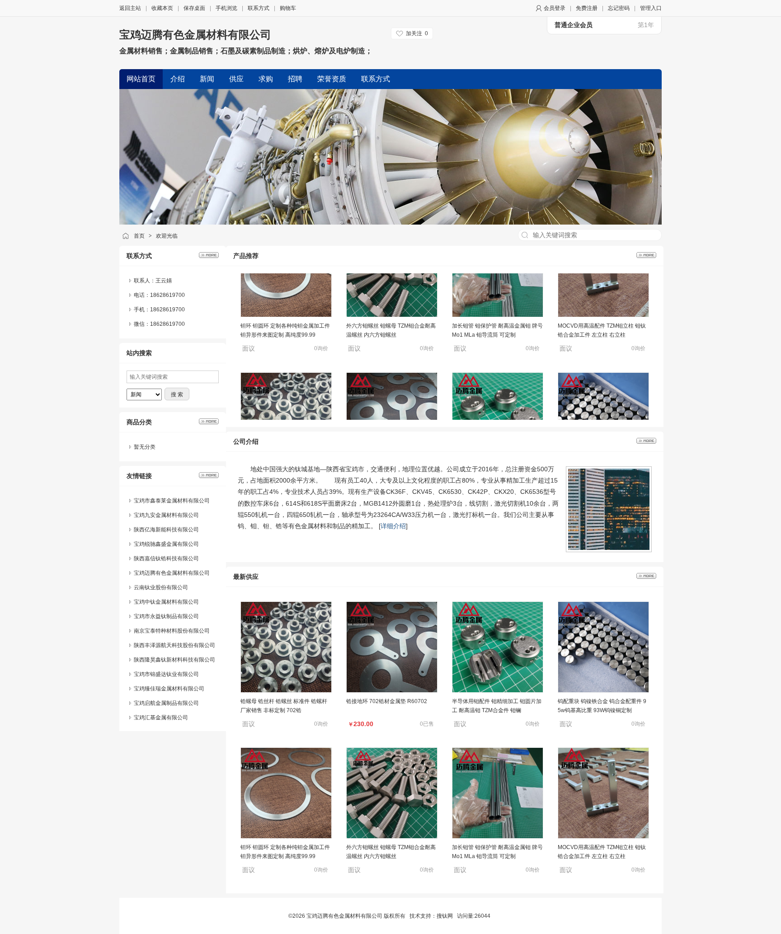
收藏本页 (162, 8)
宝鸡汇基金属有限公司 (161, 703)
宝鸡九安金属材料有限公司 (166, 501)
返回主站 (130, 8)
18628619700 (167, 324)
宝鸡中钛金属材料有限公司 (166, 587)
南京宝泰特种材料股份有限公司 (172, 616)
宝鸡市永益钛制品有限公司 (166, 602)
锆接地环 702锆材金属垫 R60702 (386, 414)
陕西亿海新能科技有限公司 (166, 515)
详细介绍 (393, 526)
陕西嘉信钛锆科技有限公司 (166, 544)
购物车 (288, 8)
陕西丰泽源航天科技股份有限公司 (174, 631)
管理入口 (651, 8)
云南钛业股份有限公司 (161, 573)
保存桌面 (194, 8)
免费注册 (587, 8)
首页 (139, 236)
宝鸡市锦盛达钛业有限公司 (166, 660)
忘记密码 (619, 8)
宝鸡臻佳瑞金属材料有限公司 (169, 674)
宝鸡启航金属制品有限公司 (166, 688)
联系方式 (258, 8)
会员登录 (554, 8)
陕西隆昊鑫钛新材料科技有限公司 (174, 645)
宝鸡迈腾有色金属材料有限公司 (195, 34)
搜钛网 (445, 916)
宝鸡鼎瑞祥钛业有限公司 (163, 717)
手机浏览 (226, 8)
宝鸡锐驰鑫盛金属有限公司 (166, 529)
